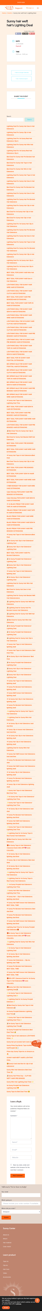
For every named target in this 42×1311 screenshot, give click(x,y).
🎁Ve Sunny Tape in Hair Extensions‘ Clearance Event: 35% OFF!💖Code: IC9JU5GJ (19, 847)
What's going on (7, 1200)
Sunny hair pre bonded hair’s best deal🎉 (20, 1042)
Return (5, 1239)
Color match (7, 1246)
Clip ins (5, 1265)
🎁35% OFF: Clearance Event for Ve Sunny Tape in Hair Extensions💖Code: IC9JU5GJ (21, 980)
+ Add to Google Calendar (21, 72)
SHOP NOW (21, 2)
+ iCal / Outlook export (21, 79)
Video (5, 1273)
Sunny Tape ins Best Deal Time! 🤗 (18, 1091)
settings (18, 1304)
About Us (6, 1235)
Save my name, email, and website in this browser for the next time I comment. (20, 1167)
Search (9, 116)
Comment (13, 1116)
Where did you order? (8, 1208)
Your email (5, 1192)
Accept (6, 1307)
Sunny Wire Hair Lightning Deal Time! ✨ (20, 1082)
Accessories (7, 1277)
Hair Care (6, 1269)
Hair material (7, 1243)
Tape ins (5, 1261)
